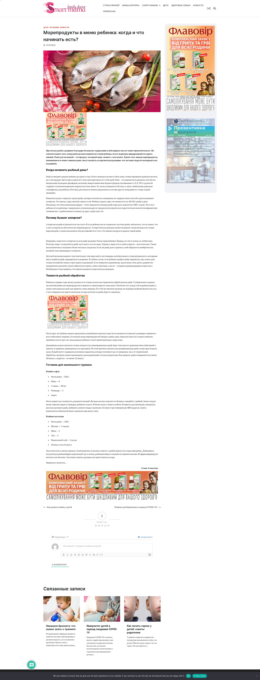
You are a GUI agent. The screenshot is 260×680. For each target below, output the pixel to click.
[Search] (215, 8)
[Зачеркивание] (75, 554)
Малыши (54, 27)
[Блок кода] (90, 554)
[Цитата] (86, 554)
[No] (256, 676)
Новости (198, 5)
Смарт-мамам (150, 5)
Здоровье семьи (180, 5)
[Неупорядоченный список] (82, 554)
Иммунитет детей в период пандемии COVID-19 (102, 629)
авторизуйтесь (146, 537)
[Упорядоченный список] (79, 554)
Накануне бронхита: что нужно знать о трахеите (61, 627)
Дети (165, 5)
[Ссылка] (94, 554)
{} (97, 555)
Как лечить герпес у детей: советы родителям (139, 629)
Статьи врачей (111, 5)
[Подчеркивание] (71, 554)
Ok (188, 676)
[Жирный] (64, 554)
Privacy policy (200, 676)
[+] (101, 555)
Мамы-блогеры (130, 5)
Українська (109, 11)
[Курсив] (67, 554)
